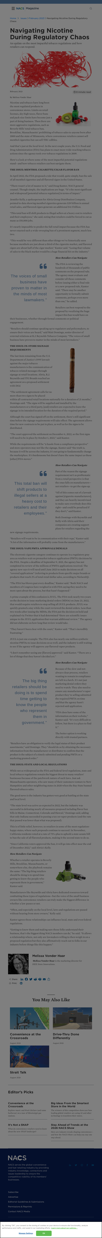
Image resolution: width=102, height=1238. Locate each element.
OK (44, 1233)
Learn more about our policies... (64, 1228)
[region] (51, 1230)
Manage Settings (26, 1233)
